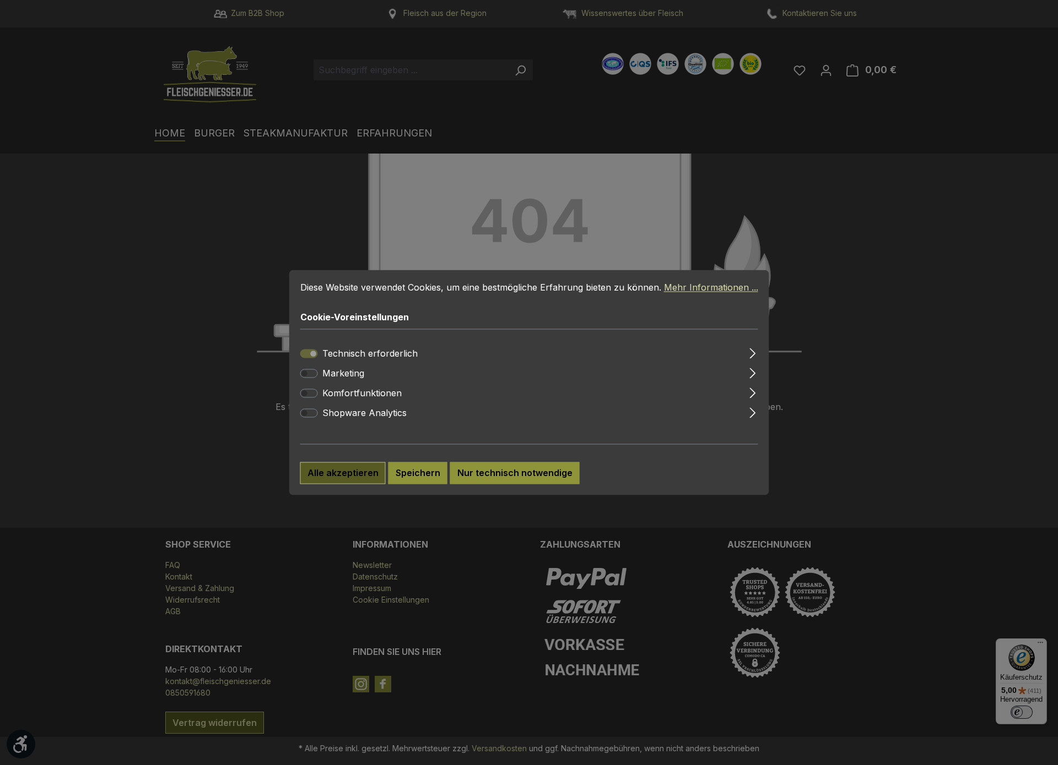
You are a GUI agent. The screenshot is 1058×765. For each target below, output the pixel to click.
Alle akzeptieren (343, 473)
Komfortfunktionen (362, 393)
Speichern (418, 473)
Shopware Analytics (364, 413)
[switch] (309, 373)
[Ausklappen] (752, 352)
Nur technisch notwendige (515, 473)
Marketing (343, 373)
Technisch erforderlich (370, 353)
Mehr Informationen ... (711, 287)
